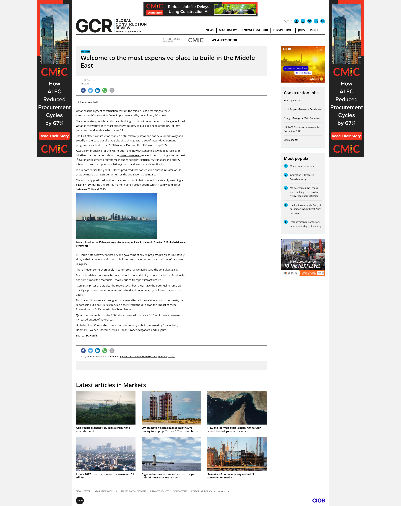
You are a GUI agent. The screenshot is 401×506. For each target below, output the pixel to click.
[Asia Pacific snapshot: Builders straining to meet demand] (105, 408)
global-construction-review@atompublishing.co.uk (147, 356)
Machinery (228, 30)
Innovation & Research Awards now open (302, 176)
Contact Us (180, 491)
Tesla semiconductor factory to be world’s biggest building (305, 223)
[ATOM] (138, 500)
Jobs (301, 30)
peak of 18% (84, 184)
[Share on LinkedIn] (97, 90)
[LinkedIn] (316, 21)
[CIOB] (262, 500)
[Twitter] (309, 21)
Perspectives (283, 30)
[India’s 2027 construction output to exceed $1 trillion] (105, 454)
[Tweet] (90, 90)
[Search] (322, 21)
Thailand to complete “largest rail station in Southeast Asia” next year (305, 208)
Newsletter (83, 491)
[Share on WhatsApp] (104, 90)
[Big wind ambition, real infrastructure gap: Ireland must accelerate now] (171, 454)
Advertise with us (105, 491)
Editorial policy (201, 491)
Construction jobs (301, 93)
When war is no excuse (302, 165)
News (210, 30)
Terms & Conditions (133, 491)
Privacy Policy (159, 491)
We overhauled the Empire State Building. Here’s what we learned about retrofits (304, 191)
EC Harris (91, 335)
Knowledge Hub (255, 30)
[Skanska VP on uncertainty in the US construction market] (237, 454)
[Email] (303, 21)
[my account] (296, 21)
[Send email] (112, 90)
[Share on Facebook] (83, 90)
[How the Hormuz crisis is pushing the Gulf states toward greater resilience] (237, 408)
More (314, 30)
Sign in (288, 21)
